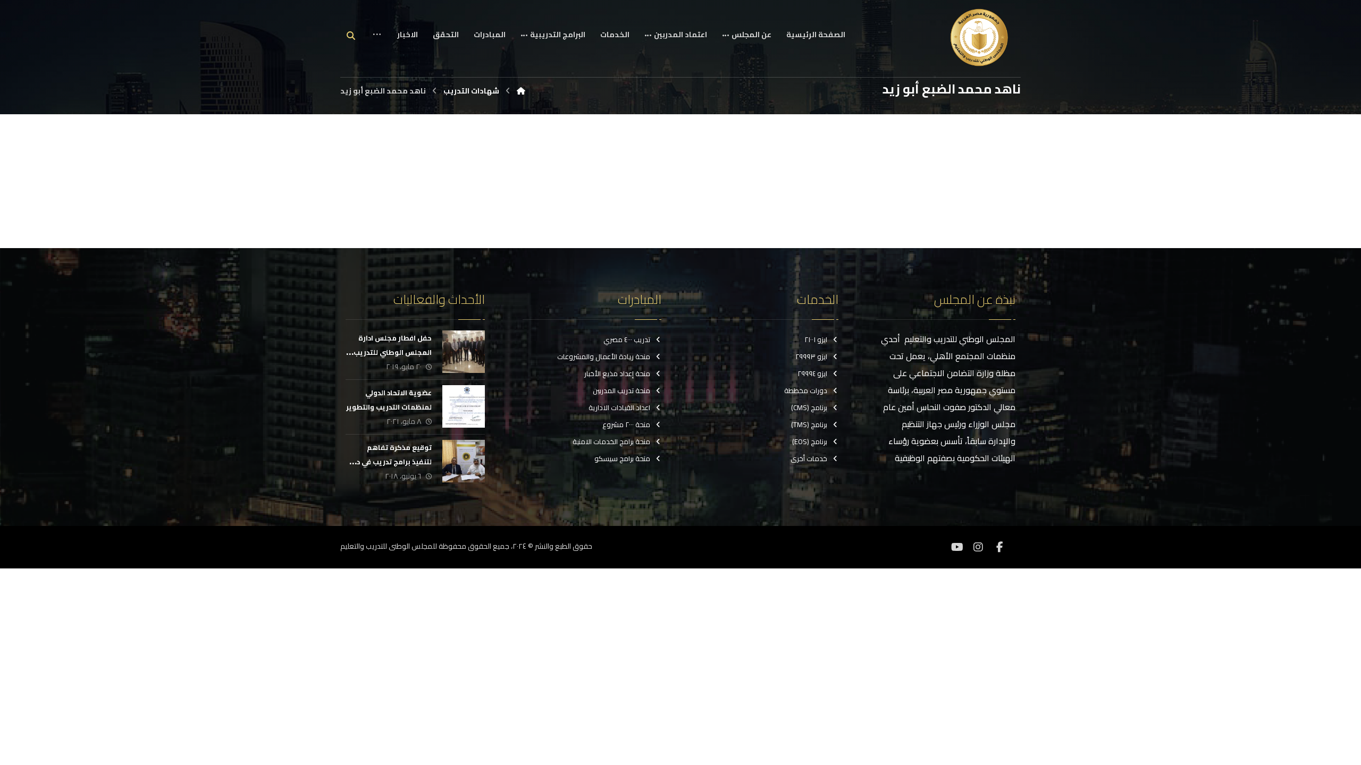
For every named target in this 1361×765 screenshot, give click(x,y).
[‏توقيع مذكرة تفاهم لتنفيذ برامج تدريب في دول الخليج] (463, 461)
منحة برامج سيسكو (622, 458)
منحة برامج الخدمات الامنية (611, 441)
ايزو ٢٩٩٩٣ (811, 356)
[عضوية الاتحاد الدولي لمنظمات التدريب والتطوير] (463, 406)
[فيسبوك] (999, 547)
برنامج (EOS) (809, 441)
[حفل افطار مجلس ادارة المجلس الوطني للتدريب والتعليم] (463, 351)
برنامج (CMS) (809, 407)
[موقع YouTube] (957, 547)
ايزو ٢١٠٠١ (815, 339)
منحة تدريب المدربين (621, 390)
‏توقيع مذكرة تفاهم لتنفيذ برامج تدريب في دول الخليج (389, 461)
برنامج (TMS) (809, 424)
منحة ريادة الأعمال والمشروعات (603, 356)
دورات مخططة (805, 390)
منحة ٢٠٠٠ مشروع (626, 424)
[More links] (377, 43)
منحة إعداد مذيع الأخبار (617, 373)
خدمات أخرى (809, 458)
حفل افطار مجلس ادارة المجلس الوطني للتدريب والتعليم (393, 352)
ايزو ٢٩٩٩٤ (812, 373)
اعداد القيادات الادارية (619, 407)
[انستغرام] (978, 547)
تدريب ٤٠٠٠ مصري (626, 339)
